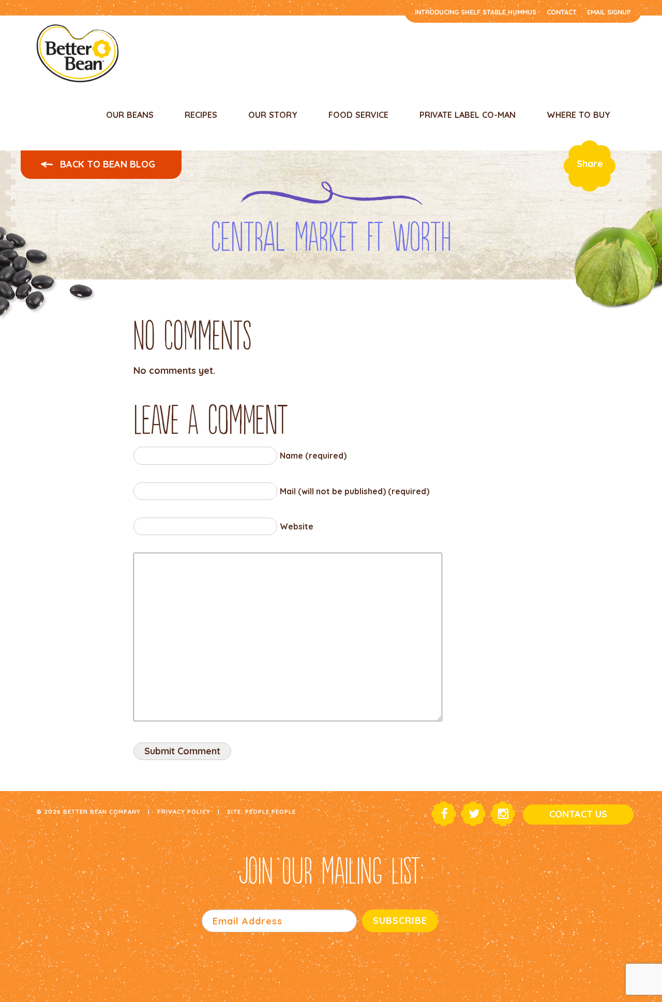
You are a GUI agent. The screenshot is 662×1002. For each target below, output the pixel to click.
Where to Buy (578, 115)
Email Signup (609, 12)
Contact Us (578, 814)
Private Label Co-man (467, 115)
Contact (562, 12)
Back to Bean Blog (106, 164)
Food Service (358, 115)
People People (270, 811)
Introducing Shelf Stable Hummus (475, 12)
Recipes (201, 115)
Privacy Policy (183, 811)
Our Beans (130, 115)
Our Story (272, 115)
